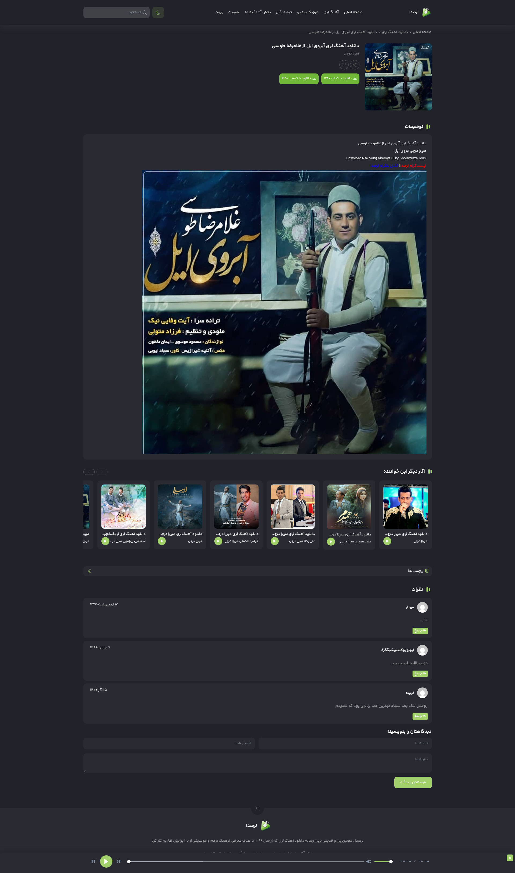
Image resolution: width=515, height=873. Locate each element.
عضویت (234, 12)
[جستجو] (145, 12)
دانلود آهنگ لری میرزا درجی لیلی (180, 534)
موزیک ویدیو (307, 12)
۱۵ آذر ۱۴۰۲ (98, 690)
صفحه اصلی (353, 12)
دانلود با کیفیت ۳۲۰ (296, 78)
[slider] (245, 861)
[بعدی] (119, 861)
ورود (219, 12)
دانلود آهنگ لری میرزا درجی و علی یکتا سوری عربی (293, 534)
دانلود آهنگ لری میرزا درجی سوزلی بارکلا (405, 534)
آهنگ (425, 48)
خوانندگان (284, 12)
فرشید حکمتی (248, 541)
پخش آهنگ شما (258, 12)
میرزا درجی (351, 53)
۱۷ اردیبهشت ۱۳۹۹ (104, 605)
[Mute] (369, 861)
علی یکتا (309, 541)
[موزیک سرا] (158, 12)
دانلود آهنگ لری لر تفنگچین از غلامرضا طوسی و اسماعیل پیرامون (123, 534)
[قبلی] (93, 861)
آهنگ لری (331, 12)
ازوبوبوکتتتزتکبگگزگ (397, 650)
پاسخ (418, 630)
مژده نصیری (363, 541)
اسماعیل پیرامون (134, 541)
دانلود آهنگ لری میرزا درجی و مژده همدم (349, 535)
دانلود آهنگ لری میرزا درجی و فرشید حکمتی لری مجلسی (236, 534)
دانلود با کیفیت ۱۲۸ (338, 78)
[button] (102, 472)
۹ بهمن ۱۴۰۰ (100, 647)
